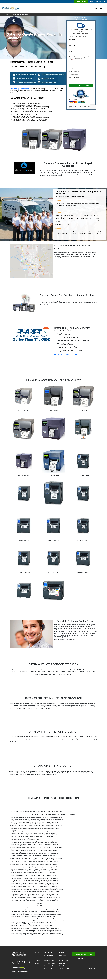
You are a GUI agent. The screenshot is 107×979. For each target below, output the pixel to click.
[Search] (55, 10)
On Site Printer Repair (48, 955)
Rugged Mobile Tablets (64, 968)
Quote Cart (99, 8)
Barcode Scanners (63, 958)
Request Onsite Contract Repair (20, 971)
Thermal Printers (62, 955)
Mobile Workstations (63, 960)
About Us (31, 6)
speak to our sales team (83, 954)
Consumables (62, 965)
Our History (37, 963)
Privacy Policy (92, 968)
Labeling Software (63, 963)
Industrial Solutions (70, 6)
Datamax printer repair (19, 89)
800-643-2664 (82, 1)
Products (56, 6)
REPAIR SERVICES (48, 952)
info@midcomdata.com (98, 1)
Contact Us (85, 6)
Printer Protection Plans (49, 960)
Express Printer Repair (49, 958)
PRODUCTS (62, 952)
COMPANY (37, 952)
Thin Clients (61, 970)
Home (23, 6)
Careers (36, 965)
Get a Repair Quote (48, 968)
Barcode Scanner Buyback (49, 963)
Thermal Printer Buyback (49, 965)
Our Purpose (37, 960)
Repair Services (43, 6)
